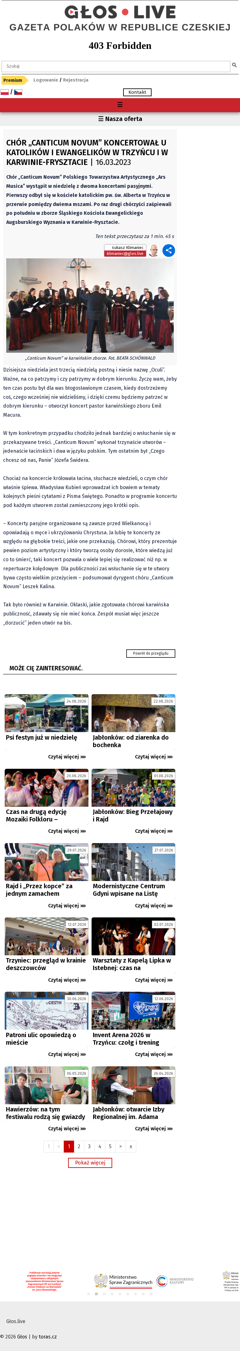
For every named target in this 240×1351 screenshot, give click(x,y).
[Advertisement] (90, 1218)
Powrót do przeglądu (150, 653)
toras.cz (48, 1337)
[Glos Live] (120, 9)
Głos (22, 1337)
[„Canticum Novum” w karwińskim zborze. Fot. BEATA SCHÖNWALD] (90, 305)
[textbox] (116, 66)
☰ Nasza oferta (120, 119)
